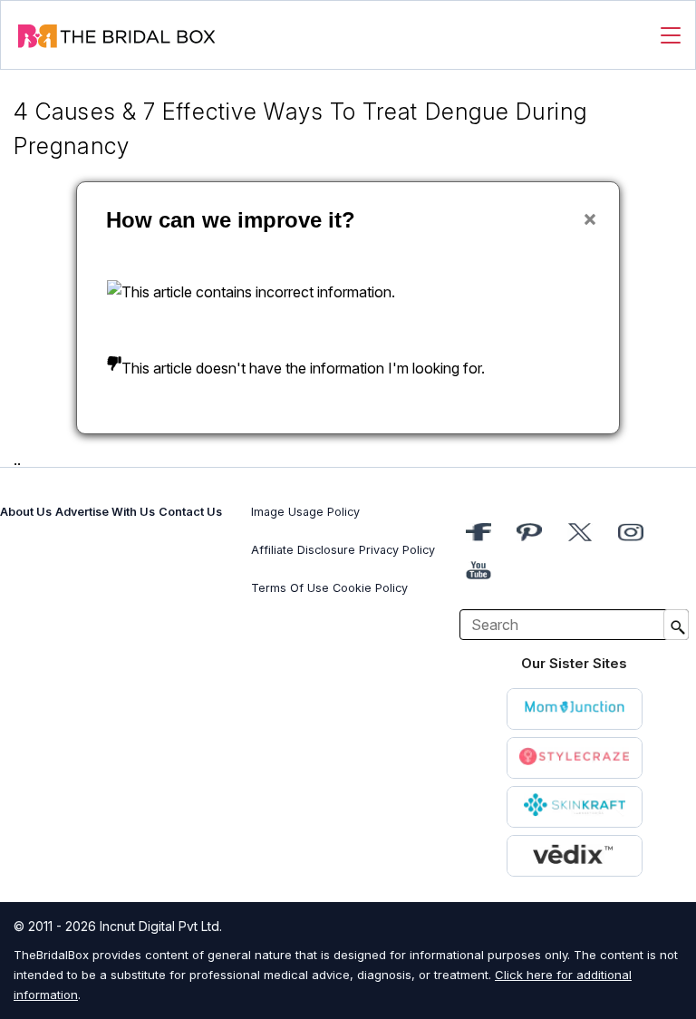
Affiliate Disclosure (303, 550)
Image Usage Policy (305, 512)
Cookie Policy (370, 588)
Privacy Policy (397, 550)
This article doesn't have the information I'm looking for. (303, 368)
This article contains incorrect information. (258, 292)
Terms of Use (290, 588)
